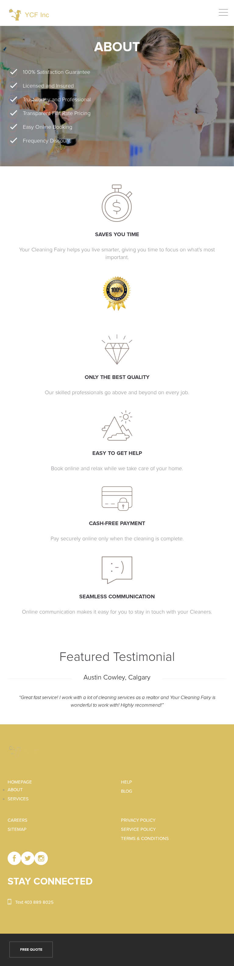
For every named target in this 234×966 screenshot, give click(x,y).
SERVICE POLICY (138, 829)
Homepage (20, 782)
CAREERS (17, 820)
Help (126, 782)
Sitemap (17, 829)
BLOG (126, 791)
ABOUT (15, 790)
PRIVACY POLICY (138, 820)
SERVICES (18, 799)
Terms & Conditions (145, 838)
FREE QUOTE (31, 950)
